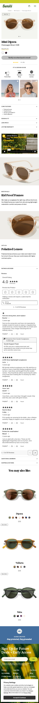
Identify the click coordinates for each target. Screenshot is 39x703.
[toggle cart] (29, 6)
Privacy (4, 670)
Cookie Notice (6, 676)
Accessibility (5, 673)
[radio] (9, 517)
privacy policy (24, 664)
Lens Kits (16, 670)
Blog (31, 673)
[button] (18, 36)
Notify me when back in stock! (20, 58)
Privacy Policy (27, 693)
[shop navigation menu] (35, 6)
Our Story (33, 670)
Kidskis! (10, 10)
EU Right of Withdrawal (17, 677)
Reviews (32, 676)
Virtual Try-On (5, 49)
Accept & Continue (19, 698)
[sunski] (7, 6)
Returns (15, 673)
